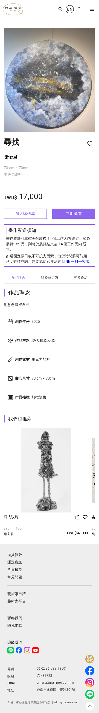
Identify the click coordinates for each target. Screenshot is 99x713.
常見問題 (14, 577)
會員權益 (14, 569)
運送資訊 (14, 562)
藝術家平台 (16, 601)
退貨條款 (14, 555)
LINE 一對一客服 (75, 261)
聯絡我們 (14, 618)
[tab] (18, 277)
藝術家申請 (16, 594)
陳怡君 (11, 157)
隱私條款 (14, 625)
